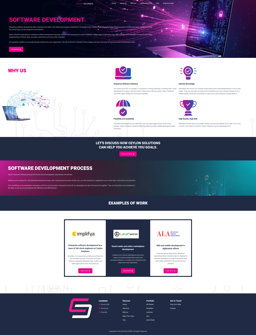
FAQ (157, 3)
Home (114, 3)
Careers (173, 308)
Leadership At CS (146, 3)
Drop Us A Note (168, 3)
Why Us (133, 3)
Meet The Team (128, 316)
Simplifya (149, 308)
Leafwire (149, 312)
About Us (123, 3)
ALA (147, 316)
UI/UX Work (150, 320)
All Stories (150, 304)
